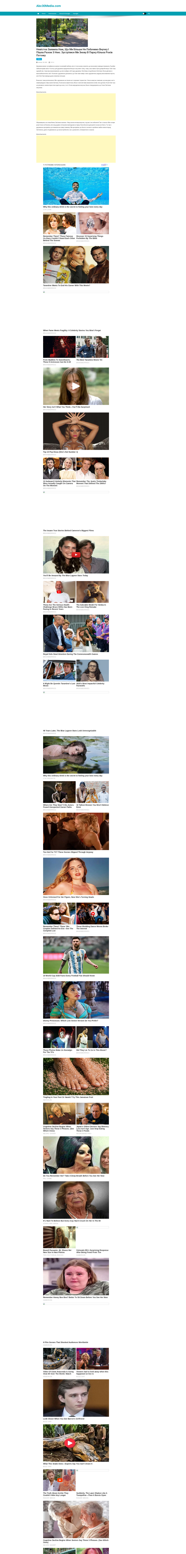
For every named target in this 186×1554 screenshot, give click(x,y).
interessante (52, 13)
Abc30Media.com (48, 6)
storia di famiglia (64, 13)
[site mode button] (144, 14)
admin (52, 62)
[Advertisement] (76, 107)
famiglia (75, 13)
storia (43, 13)
